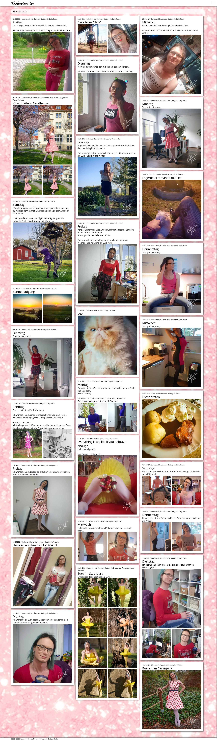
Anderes (115, 438)
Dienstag (84, 63)
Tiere (113, 310)
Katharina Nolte (129, 704)
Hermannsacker (44, 690)
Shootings (117, 568)
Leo (80, 313)
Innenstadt (26, 19)
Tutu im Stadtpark (90, 573)
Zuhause (154, 19)
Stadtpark (90, 568)
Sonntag (83, 142)
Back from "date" (89, 22)
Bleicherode (162, 19)
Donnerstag (150, 249)
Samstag (19, 204)
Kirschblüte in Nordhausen (31, 103)
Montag (147, 104)
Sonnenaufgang (24, 292)
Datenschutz (53, 739)
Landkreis (25, 288)
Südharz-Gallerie (28, 542)
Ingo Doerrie (26, 692)
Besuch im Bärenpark (157, 668)
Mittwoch (149, 22)
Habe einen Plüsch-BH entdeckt (35, 545)
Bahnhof (90, 19)
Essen (178, 394)
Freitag (17, 22)
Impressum (43, 739)
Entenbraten (151, 397)
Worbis (162, 665)
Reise (111, 704)
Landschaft (52, 288)
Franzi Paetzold (18, 100)
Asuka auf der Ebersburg (30, 695)
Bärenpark (155, 665)
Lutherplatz (26, 98)
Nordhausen (35, 19)
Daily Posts (53, 19)
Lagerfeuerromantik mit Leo (161, 178)
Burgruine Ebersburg (29, 690)
